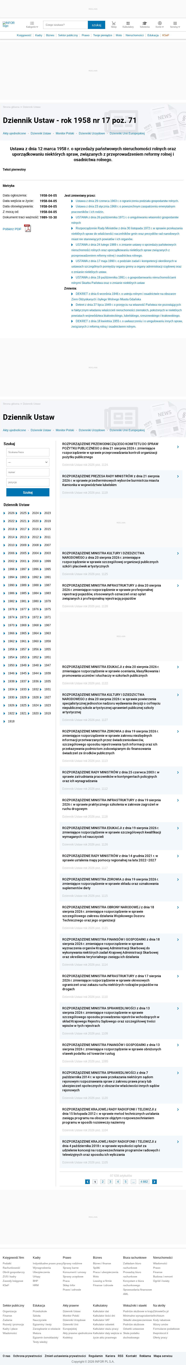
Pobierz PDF (12, 229)
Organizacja (10, 1311)
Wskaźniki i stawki (135, 1305)
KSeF (165, 35)
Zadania (7, 1320)
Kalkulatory (100, 1305)
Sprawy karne (71, 1267)
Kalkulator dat (101, 1311)
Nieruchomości (135, 35)
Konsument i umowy (74, 1272)
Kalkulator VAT (101, 1320)
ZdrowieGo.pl (161, 1311)
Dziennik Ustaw (32, 106)
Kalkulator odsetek (103, 1324)
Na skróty (159, 1305)
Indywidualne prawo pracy (48, 1263)
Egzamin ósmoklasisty (45, 1337)
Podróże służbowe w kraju (138, 1311)
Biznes (50, 35)
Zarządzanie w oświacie (46, 1328)
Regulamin (96, 1356)
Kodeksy (68, 1337)
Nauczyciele (40, 1320)
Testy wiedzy (40, 1341)
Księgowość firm (13, 1257)
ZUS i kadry (9, 1276)
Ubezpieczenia (41, 1272)
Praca (66, 1280)
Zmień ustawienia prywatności (65, 1356)
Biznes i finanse (102, 1263)
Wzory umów (160, 1324)
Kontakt (131, 1356)
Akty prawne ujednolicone (77, 1333)
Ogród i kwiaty (161, 1280)
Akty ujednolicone (14, 133)
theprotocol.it (160, 1333)
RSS (120, 1356)
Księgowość (24, 35)
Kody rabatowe (161, 1320)
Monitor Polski (65, 133)
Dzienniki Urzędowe (92, 133)
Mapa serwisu (163, 1356)
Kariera (110, 1356)
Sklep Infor (69, 1285)
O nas (6, 1356)
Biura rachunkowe (135, 1257)
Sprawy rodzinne (72, 1263)
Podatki (7, 1263)
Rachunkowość (11, 1267)
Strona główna (11, 106)
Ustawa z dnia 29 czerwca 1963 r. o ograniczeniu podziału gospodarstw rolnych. (127, 200)
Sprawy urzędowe (73, 1276)
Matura (37, 1333)
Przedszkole (40, 1311)
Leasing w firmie (102, 1280)
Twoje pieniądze (102, 35)
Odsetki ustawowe (133, 1328)
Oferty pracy (160, 1337)
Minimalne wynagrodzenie (138, 1315)
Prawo (85, 35)
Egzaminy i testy (42, 1324)
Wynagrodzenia (42, 1267)
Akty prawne (71, 1305)
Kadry (38, 35)
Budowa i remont (163, 1276)
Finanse (157, 1272)
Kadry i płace (10, 1328)
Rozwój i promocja (13, 1324)
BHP (35, 1280)
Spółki (96, 1267)
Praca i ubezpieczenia (105, 1272)
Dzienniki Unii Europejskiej (127, 133)
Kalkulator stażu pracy (105, 1328)
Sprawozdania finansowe (137, 1289)
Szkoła (37, 1315)
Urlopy (36, 1276)
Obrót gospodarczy (14, 1272)
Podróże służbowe (133, 1324)
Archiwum (158, 1315)
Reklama (145, 1356)
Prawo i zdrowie (72, 1289)
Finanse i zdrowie (103, 1285)
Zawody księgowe (13, 1280)
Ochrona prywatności (27, 1356)
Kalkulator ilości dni (104, 1315)
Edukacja (153, 35)
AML (125, 1294)
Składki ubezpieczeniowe (137, 1320)
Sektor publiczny (68, 35)
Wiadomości (160, 1263)
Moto (119, 35)
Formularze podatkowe (166, 1328)
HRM (36, 1285)
